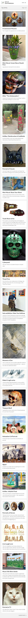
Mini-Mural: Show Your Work (12, 192)
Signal (4, 464)
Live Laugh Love (7, 544)
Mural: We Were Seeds (10, 571)
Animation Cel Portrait (9, 436)
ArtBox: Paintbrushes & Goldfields (13, 136)
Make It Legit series (8, 380)
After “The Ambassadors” (10, 96)
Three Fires (6, 279)
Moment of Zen (7, 360)
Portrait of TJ (6, 607)
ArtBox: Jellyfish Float (9, 491)
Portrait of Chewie (8, 169)
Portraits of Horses (8, 513)
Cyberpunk (6, 262)
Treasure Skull (7, 408)
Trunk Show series (8, 218)
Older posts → (23, 615)
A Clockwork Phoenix (9, 28)
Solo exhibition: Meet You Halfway (13, 313)
